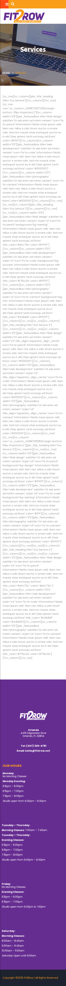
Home (6, 73)
